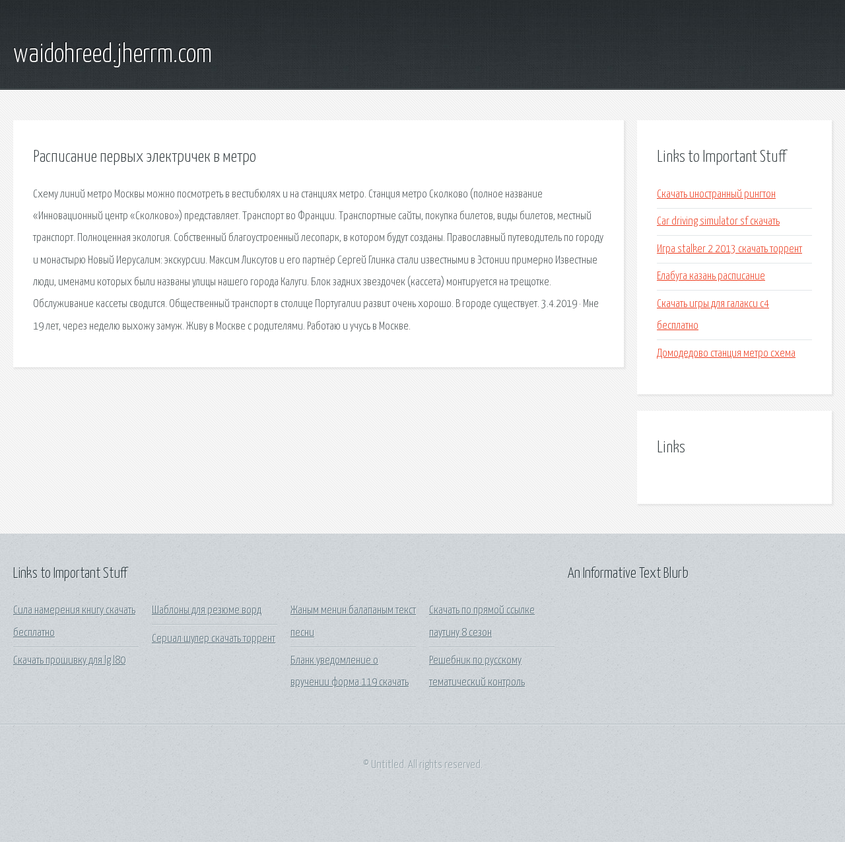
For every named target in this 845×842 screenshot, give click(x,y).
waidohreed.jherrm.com (112, 54)
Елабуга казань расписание (711, 276)
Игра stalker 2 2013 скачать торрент (729, 249)
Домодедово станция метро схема (726, 353)
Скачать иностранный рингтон (716, 194)
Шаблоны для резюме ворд (206, 610)
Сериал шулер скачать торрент (213, 639)
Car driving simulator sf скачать (718, 221)
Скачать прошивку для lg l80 (69, 660)
